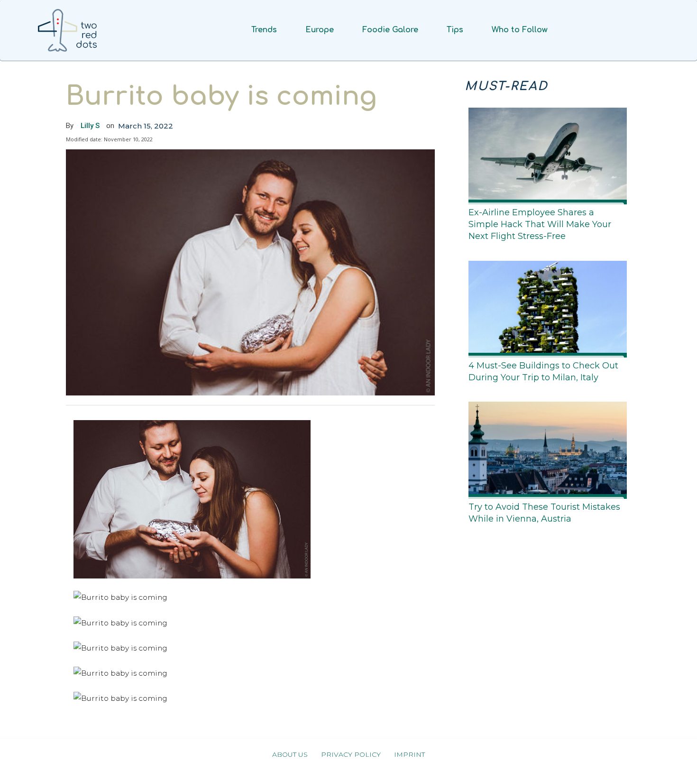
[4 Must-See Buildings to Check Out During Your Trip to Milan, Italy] (545, 307)
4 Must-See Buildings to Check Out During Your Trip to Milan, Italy (543, 371)
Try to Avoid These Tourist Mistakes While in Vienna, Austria (544, 513)
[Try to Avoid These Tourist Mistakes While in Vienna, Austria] (545, 448)
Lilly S (90, 125)
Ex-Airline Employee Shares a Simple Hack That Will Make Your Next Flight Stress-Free (539, 224)
